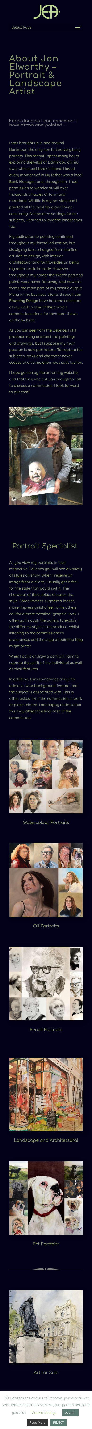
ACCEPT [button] (70, 1413)
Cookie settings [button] (44, 1412)
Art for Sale (46, 1372)
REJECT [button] (58, 1422)
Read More (37, 1422)
